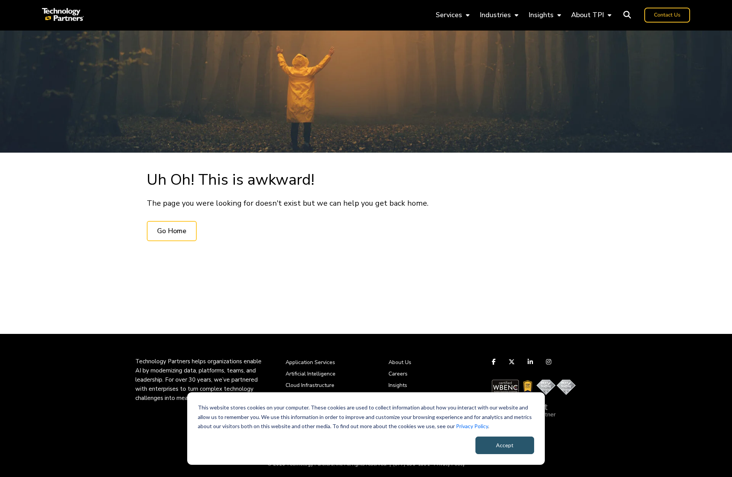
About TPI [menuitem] (587, 14)
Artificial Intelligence (311, 373)
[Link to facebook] (495, 362)
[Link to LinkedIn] (530, 362)
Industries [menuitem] (495, 14)
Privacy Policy (472, 426)
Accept (505, 445)
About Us (399, 362)
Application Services (310, 362)
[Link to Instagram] (548, 362)
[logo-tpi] (63, 15)
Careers (398, 373)
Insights (397, 385)
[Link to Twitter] (512, 362)
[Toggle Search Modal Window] (627, 15)
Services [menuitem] (449, 14)
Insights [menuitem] (541, 14)
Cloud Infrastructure (310, 385)
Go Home (171, 230)
